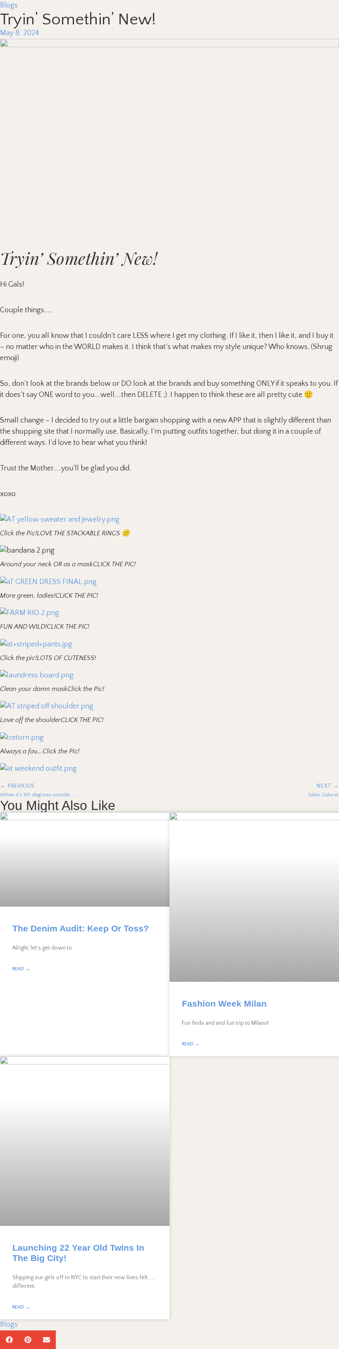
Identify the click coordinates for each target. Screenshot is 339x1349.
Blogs (9, 5)
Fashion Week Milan (224, 1003)
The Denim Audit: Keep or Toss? (80, 928)
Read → (21, 968)
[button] (9, 1339)
